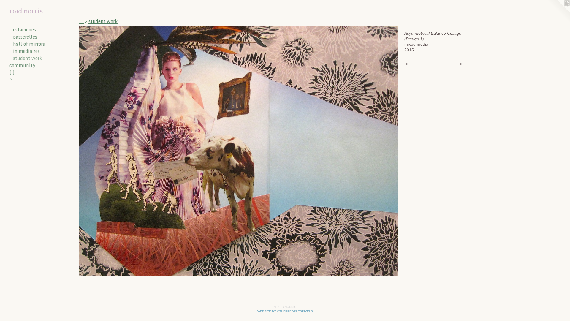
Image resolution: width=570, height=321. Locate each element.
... (12, 22)
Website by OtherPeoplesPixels (285, 311)
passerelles (25, 36)
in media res (26, 51)
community (22, 65)
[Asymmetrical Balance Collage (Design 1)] (238, 151)
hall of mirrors (29, 44)
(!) (12, 72)
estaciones (24, 29)
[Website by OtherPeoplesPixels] (558, 12)
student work (27, 58)
